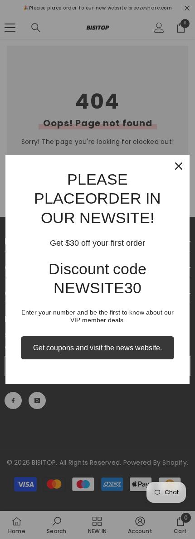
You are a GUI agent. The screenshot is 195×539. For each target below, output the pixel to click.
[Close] (179, 166)
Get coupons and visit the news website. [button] (97, 348)
